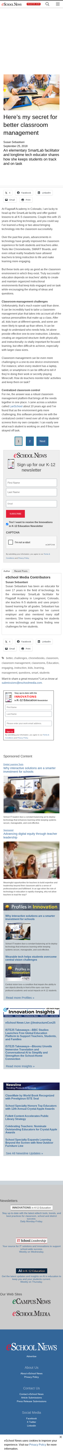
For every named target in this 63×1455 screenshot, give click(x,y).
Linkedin (31, 1425)
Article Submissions (31, 1397)
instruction (20, 667)
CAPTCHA (13, 532)
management (9, 672)
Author (7, 571)
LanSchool (16, 406)
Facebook (31, 1418)
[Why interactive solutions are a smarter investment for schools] (31, 812)
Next (42, 441)
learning (39, 667)
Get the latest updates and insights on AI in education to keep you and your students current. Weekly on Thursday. (31, 1279)
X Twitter (31, 1422)
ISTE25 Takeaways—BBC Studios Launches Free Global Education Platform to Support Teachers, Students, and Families (30, 1034)
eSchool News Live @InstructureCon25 (30, 1022)
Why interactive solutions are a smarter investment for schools (29, 769)
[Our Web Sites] (31, 1301)
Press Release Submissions (31, 1401)
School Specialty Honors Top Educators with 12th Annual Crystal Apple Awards (31, 1107)
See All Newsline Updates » (24, 1153)
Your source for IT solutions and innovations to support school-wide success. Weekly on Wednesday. (32, 1249)
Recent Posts (21, 571)
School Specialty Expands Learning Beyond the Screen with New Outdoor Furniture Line (29, 1142)
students (44, 672)
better (9, 658)
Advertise (31, 1356)
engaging (7, 667)
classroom (52, 658)
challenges (20, 658)
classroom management (16, 663)
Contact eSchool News (31, 1394)
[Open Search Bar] (47, 4)
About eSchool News (31, 1373)
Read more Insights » (20, 1066)
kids (30, 667)
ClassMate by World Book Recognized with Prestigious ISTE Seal (29, 1097)
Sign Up (10, 732)
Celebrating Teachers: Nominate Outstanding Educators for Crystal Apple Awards (31, 1129)
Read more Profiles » (20, 997)
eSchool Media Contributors (28, 577)
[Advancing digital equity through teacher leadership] (31, 877)
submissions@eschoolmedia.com (22, 682)
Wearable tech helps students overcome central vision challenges (31, 958)
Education (53, 663)
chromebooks (36, 658)
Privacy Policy (23, 558)
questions (24, 672)
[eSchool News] (12, 4)
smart (35, 672)
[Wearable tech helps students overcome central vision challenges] (18, 979)
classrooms (38, 663)
